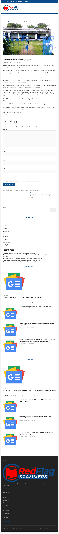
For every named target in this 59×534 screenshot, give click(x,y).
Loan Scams (5, 57)
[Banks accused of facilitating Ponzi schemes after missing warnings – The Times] (10, 439)
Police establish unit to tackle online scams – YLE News (22, 298)
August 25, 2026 (6, 393)
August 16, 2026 (23, 436)
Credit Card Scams (7, 225)
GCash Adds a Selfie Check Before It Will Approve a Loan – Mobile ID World (22, 260)
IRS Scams (5, 234)
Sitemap (5, 488)
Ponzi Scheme (6, 242)
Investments (6, 231)
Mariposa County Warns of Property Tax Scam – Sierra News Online (20, 262)
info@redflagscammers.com (23, 1)
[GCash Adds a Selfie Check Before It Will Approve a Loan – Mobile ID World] (29, 374)
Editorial (5, 228)
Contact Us (53, 528)
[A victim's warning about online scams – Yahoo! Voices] (10, 313)
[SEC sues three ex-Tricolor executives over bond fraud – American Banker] (10, 423)
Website (5, 169)
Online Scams (6, 239)
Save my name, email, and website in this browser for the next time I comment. (22, 181)
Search (4, 207)
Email (4, 160)
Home (4, 21)
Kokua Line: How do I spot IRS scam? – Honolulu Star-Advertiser (19, 253)
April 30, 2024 (6, 299)
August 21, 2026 (23, 403)
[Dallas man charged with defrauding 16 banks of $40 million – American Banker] (10, 406)
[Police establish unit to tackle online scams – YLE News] (29, 281)
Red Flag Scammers (44, 528)
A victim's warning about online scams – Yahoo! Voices (35, 307)
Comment (5, 129)
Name (4, 151)
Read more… (6, 114)
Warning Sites (6, 245)
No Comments (17, 62)
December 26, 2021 (7, 62)
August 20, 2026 (23, 420)
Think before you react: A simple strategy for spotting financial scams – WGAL (22, 258)
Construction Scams (8, 223)
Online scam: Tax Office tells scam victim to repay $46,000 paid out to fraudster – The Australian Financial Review (37, 340)
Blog (8, 21)
